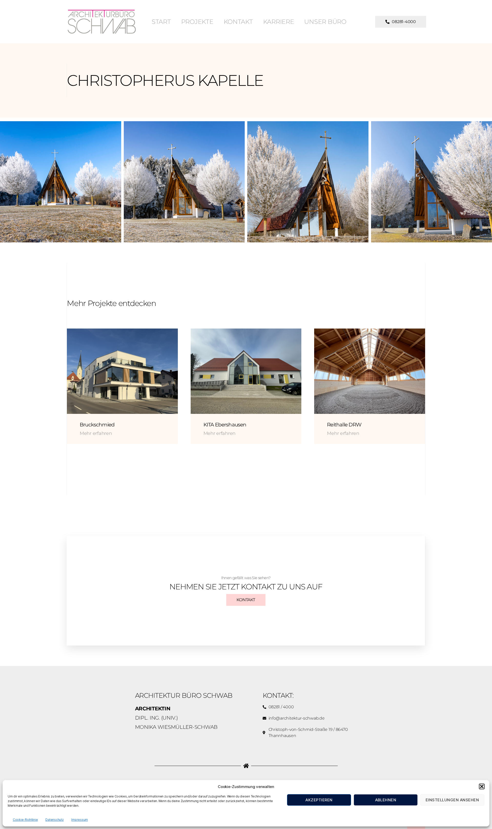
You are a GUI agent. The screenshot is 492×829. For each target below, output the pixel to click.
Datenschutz (54, 820)
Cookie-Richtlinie (25, 820)
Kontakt (238, 21)
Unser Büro (325, 21)
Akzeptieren (319, 799)
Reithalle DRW (344, 425)
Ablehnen (385, 799)
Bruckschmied (97, 425)
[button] (481, 786)
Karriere (278, 21)
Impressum (79, 820)
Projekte (197, 21)
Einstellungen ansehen (452, 799)
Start (161, 21)
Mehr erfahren (96, 433)
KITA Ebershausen (225, 425)
